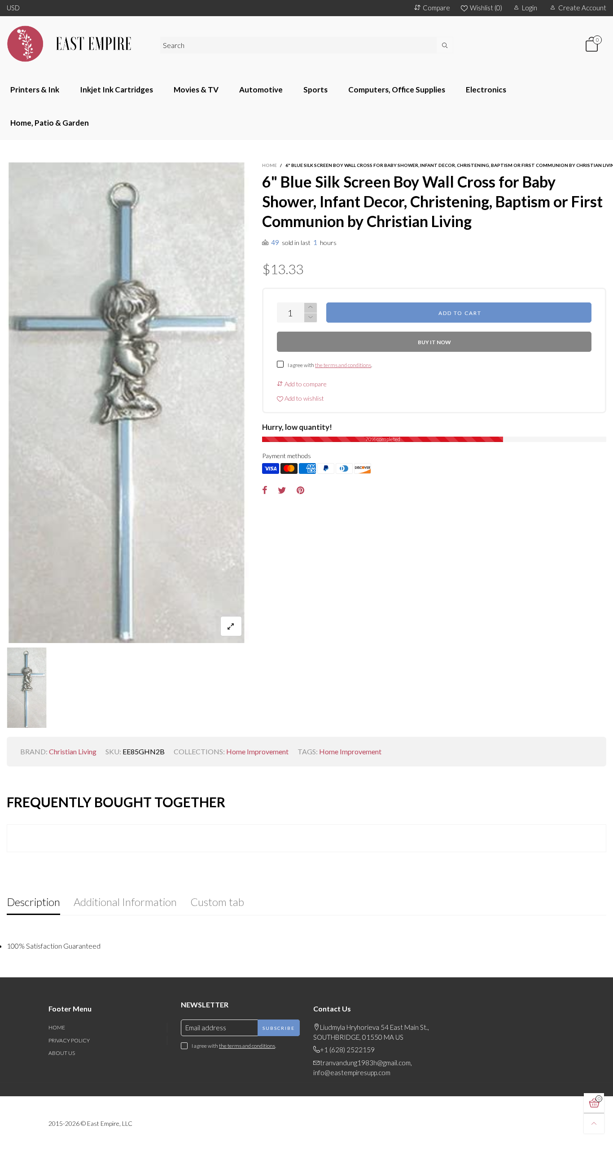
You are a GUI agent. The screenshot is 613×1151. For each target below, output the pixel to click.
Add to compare (305, 384)
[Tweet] (282, 490)
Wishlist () (486, 8)
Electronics (486, 89)
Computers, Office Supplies (396, 89)
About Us (61, 1053)
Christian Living (72, 751)
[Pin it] (300, 490)
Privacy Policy (69, 1040)
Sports (315, 89)
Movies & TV (196, 89)
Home (56, 1027)
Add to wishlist (303, 398)
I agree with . (330, 365)
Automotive (261, 89)
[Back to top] (594, 1123)
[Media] (231, 626)
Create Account (582, 8)
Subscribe (279, 1028)
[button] (310, 318)
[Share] (264, 490)
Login (529, 8)
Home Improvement (257, 751)
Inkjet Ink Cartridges (116, 89)
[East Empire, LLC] (77, 43)
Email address (205, 1028)
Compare (436, 8)
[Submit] (445, 45)
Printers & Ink (34, 89)
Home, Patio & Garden (49, 122)
